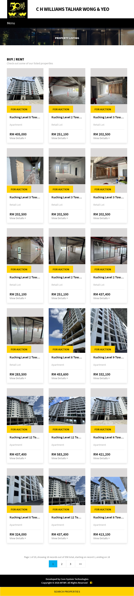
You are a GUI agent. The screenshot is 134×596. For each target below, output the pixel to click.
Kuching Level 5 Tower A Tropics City (25, 517)
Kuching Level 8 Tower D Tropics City (108, 517)
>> (80, 564)
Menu (11, 23)
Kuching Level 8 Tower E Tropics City (67, 357)
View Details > (18, 138)
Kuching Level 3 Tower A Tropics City (108, 117)
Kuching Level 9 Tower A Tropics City (108, 357)
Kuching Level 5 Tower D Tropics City (25, 117)
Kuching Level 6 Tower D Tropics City (108, 437)
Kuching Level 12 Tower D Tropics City (25, 437)
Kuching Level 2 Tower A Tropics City (67, 117)
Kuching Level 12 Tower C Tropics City (67, 437)
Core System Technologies (74, 579)
